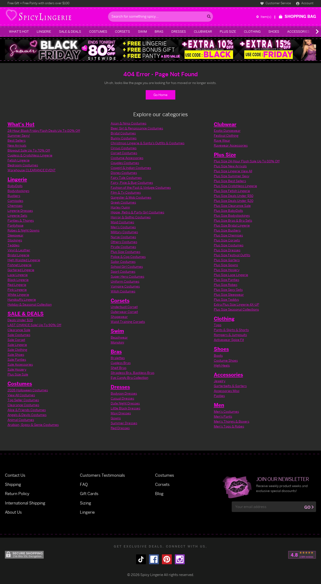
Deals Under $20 (20, 320)
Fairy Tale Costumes (126, 178)
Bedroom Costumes (23, 165)
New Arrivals (17, 145)
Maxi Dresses (121, 413)
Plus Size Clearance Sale (232, 206)
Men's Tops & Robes (229, 426)
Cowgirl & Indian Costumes (131, 168)
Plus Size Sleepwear (229, 294)
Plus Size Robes (225, 285)
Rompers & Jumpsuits (230, 335)
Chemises (15, 206)
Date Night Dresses (125, 403)
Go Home (160, 95)
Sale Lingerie (17, 345)
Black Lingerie (18, 280)
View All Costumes (21, 395)
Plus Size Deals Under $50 (233, 196)
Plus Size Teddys (226, 299)
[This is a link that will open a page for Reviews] (302, 555)
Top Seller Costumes (23, 400)
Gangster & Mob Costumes (131, 197)
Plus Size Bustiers (227, 230)
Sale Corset (16, 340)
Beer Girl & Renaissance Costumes (137, 128)
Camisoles (15, 201)
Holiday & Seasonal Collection (30, 304)
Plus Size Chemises (228, 235)
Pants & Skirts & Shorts (231, 330)
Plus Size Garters (227, 260)
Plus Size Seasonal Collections (236, 309)
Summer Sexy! (19, 135)
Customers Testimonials (102, 475)
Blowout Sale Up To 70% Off (29, 150)
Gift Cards (89, 493)
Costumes (98, 31)
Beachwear (119, 337)
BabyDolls (15, 186)
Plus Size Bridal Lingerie (232, 225)
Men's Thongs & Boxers (231, 421)
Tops (217, 325)
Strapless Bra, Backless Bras (132, 373)
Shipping (13, 484)
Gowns (116, 418)
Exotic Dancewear (227, 130)
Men (219, 405)
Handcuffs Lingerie (22, 299)
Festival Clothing (226, 135)
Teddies (14, 245)
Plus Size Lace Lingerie (231, 275)
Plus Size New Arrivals (230, 166)
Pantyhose (15, 225)
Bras (159, 31)
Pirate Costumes (123, 247)
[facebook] (154, 559)
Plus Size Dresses (227, 250)
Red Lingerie (17, 285)
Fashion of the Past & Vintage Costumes (141, 187)
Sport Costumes (123, 271)
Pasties (219, 396)
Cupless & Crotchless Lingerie (30, 155)
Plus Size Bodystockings (232, 215)
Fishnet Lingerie (19, 265)
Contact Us (15, 475)
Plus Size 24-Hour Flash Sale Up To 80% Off (247, 161)
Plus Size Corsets (227, 240)
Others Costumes (124, 242)
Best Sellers (17, 140)
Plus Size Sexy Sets (228, 290)
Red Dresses (120, 428)
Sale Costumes (19, 335)
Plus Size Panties (226, 280)
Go (307, 507)
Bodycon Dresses (124, 393)
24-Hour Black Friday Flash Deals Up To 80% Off (44, 130)
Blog (159, 493)
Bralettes (118, 358)
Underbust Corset (124, 307)
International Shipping (25, 502)
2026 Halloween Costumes (28, 390)
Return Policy (17, 493)
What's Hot (19, 31)
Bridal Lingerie (18, 255)
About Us (13, 512)
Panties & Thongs (21, 220)
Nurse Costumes (123, 237)
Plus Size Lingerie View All (233, 171)
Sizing (85, 502)
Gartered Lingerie (21, 270)
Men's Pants (223, 416)
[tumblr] (141, 559)
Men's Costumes (123, 227)
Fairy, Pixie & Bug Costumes (132, 182)
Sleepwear (15, 235)
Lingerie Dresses (20, 210)
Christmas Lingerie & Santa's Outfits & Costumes (147, 143)
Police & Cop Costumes (128, 257)
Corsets (122, 31)
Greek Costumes (123, 202)
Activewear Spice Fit (229, 340)
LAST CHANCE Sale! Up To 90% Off (34, 325)
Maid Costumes (122, 222)
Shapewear (119, 317)
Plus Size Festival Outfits (232, 255)
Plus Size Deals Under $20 (233, 201)
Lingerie (44, 31)
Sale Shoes (16, 354)
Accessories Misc (226, 391)
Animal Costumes (21, 420)
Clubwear (203, 31)
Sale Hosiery (17, 369)
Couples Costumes (125, 163)
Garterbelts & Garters (230, 386)
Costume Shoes (226, 360)
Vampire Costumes (125, 286)
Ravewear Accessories (231, 145)
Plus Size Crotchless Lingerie (235, 186)
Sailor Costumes (123, 262)
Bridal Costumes (123, 133)
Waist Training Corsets (128, 322)
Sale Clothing (17, 350)
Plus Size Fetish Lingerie (232, 191)
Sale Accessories (20, 364)
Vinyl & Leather (19, 250)
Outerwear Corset (124, 312)
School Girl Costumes (127, 266)
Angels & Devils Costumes (27, 415)
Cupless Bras (121, 363)
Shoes (273, 31)
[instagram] (180, 559)
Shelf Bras (118, 368)
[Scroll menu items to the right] (311, 31)
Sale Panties (17, 359)
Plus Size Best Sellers (230, 181)
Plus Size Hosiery (226, 270)
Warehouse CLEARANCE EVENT (32, 170)
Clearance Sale (19, 330)
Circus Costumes (124, 148)
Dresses (178, 31)
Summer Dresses (124, 423)
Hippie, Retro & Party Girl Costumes (137, 212)
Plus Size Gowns (226, 265)
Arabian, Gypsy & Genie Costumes (33, 425)
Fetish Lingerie (19, 160)
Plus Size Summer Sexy (231, 176)
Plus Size (228, 31)
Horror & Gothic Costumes (131, 217)
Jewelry (219, 381)
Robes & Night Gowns (23, 230)
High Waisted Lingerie (24, 260)
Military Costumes (124, 232)
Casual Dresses (122, 398)
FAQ (84, 484)
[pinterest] (167, 559)
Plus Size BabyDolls (228, 210)
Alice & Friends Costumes (27, 410)
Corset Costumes (124, 153)
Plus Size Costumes (125, 252)
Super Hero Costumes (127, 276)
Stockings (15, 240)
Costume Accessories (127, 158)
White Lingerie (18, 294)
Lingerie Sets (17, 215)
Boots (218, 355)
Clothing (252, 31)
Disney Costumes (124, 173)
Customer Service (278, 3)
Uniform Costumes (125, 281)
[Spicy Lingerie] (55, 17)
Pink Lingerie (17, 290)
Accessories (298, 31)
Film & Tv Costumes (126, 192)
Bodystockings (18, 191)
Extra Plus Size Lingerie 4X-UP (236, 304)
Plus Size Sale (18, 374)
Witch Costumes (123, 291)
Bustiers (14, 196)
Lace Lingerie (18, 275)
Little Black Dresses (125, 408)
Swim (142, 31)
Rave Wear (222, 140)
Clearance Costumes (23, 405)
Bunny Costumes (124, 138)
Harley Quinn (120, 207)
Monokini (117, 342)
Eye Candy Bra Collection (129, 378)
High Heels (222, 365)
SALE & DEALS (70, 31)
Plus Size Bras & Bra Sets (233, 220)
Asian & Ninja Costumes (128, 123)
